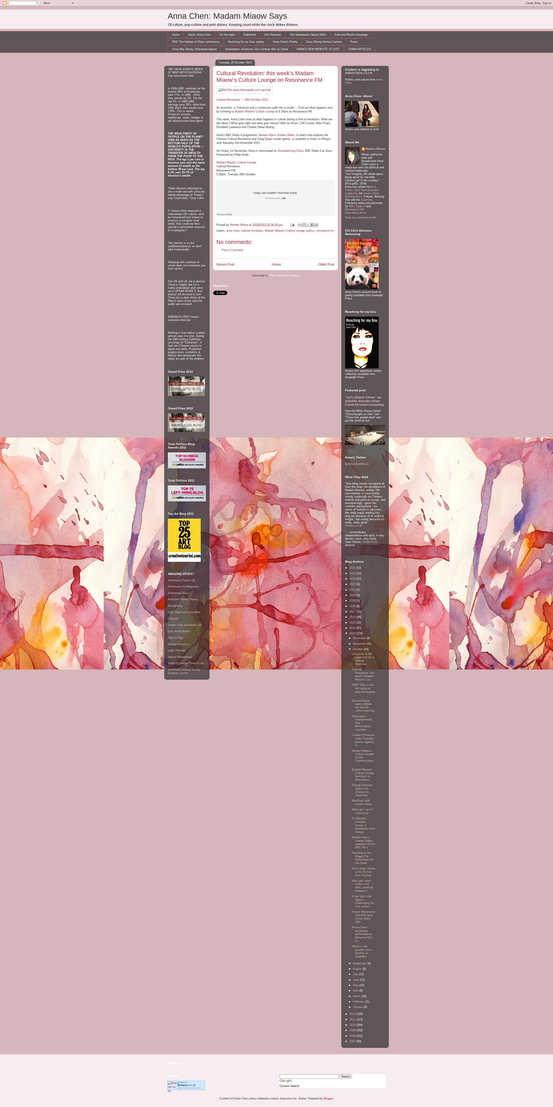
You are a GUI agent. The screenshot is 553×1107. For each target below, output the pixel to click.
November (360, 643)
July (356, 974)
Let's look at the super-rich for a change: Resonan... (363, 659)
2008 (353, 1036)
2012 (353, 1013)
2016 (353, 617)
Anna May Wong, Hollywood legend (194, 49)
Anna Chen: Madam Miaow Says (227, 16)
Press (354, 41)
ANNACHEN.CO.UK (359, 73)
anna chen (232, 230)
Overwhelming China (290, 150)
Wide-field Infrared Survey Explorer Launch (184, 671)
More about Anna (355, 212)
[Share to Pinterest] (316, 225)
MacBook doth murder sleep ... (363, 802)
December (360, 638)
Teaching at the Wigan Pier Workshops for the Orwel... (362, 858)
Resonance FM (354, 209)
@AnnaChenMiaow (357, 464)
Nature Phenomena (180, 657)
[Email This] (300, 225)
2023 (353, 578)
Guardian (366, 199)
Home (176, 34)
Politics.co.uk (353, 525)
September (360, 963)
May (356, 985)
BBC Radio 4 (357, 206)
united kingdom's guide (189, 1088)
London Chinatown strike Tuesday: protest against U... (363, 740)
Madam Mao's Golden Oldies (277, 135)
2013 (353, 633)
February (359, 1001)
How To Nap (175, 637)
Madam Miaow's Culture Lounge (255, 111)
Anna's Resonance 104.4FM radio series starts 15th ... (363, 917)
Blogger (328, 1098)
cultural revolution (252, 230)
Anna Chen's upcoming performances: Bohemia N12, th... (362, 934)
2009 (353, 1030)
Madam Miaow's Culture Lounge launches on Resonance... (363, 774)
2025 (353, 567)
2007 (353, 1041)
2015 (353, 622)
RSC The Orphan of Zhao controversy (195, 41)
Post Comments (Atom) (284, 275)
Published (249, 34)
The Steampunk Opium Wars (308, 34)
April (356, 990)
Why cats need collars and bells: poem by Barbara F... (362, 885)
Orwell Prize (370, 541)
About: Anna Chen (199, 34)
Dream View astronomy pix (185, 625)
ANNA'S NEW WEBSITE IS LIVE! (318, 49)
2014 (353, 628)
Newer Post (225, 264)
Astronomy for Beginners (183, 586)
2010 (353, 1024)
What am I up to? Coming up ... (362, 811)
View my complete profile (361, 217)
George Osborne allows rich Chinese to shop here (362, 790)
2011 (353, 1019)
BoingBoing (175, 605)
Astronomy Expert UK (181, 580)
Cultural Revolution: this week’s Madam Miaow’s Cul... (363, 674)
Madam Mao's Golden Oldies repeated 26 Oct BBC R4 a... (363, 842)
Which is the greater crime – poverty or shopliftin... (363, 951)
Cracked (173, 618)
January (358, 1007)
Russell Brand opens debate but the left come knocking (363, 705)
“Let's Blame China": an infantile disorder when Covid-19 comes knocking (364, 400)
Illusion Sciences (178, 644)
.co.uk (187, 1085)
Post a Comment (232, 250)
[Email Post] (292, 224)
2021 (353, 589)
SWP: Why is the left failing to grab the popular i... (363, 690)
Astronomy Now (178, 593)
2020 (353, 595)
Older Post (326, 264)
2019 (353, 600)
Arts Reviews (272, 34)
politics (310, 230)
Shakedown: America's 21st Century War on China (256, 49)
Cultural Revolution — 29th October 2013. (242, 99)
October (358, 649)
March (357, 996)
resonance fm (325, 230)
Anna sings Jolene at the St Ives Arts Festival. (363, 872)
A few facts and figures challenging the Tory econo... (363, 901)
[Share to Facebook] (312, 225)
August (358, 968)
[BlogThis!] (304, 225)
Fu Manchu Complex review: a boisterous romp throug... (363, 825)
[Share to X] (308, 225)
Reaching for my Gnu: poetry (246, 41)
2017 (353, 611)
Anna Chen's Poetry (285, 41)
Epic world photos (179, 631)
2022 (353, 584)
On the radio (227, 34)
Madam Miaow (375, 148)
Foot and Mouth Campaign (351, 34)
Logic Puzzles (177, 650)
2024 (353, 573)
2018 (353, 606)
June (356, 979)
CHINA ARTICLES (359, 49)
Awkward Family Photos (183, 599)
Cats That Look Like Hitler (184, 612)
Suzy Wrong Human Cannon (324, 41)
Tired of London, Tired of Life (186, 663)
